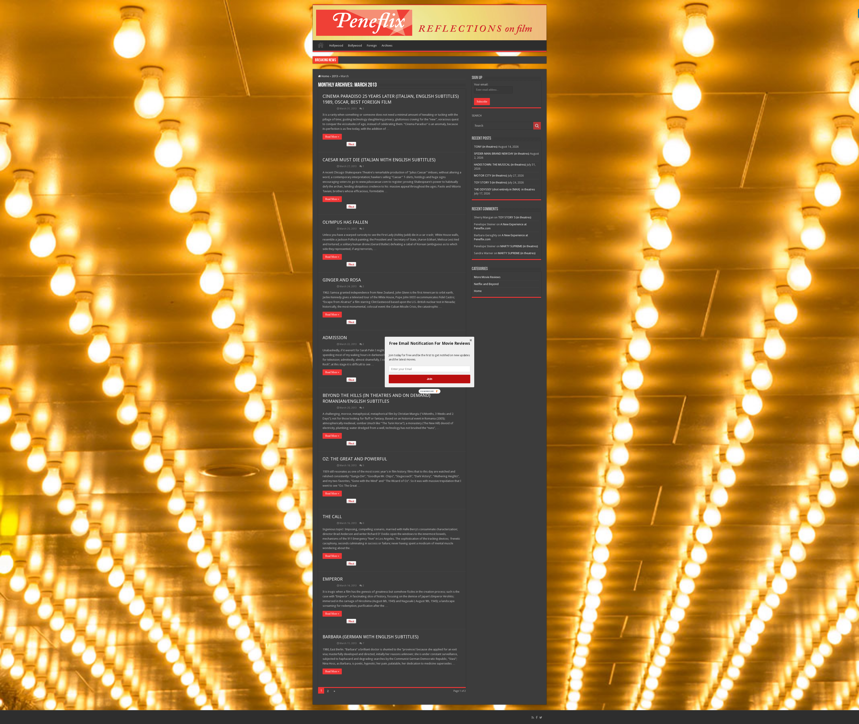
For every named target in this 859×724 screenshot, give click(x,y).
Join (429, 379)
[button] (429, 343)
